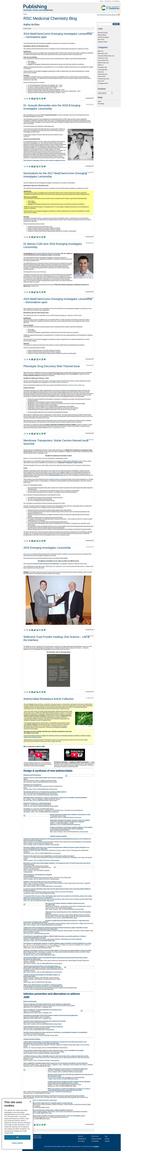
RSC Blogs (101, 103)
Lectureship (101, 69)
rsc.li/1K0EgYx (52, 382)
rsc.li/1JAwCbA (63, 382)
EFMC (99, 65)
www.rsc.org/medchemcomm (56, 427)
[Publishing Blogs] (71, 8)
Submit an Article (102, 42)
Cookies (96, 1146)
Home (101, 1)
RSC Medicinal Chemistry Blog (50, 18)
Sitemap (107, 1141)
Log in (99, 101)
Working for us (82, 1138)
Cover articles (102, 60)
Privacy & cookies (96, 1138)
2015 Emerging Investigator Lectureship (47, 547)
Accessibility (94, 1141)
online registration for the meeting (61, 566)
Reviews (100, 76)
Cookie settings (17, 1143)
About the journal (103, 32)
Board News (101, 53)
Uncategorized (102, 83)
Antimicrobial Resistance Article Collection (48, 698)
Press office (81, 1141)
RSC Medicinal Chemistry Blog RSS (107, 15)
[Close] (30, 1101)
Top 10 (100, 81)
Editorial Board (102, 35)
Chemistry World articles (105, 56)
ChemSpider (116, 1)
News (99, 72)
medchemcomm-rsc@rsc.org (76, 385)
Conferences (101, 58)
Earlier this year (27, 554)
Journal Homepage (103, 37)
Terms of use (95, 1136)
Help (106, 1136)
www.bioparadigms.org (56, 475)
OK (17, 1137)
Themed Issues (102, 78)
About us (80, 1136)
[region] (17, 1123)
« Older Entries (27, 28)
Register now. (35, 286)
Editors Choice (102, 62)
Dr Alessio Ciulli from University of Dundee (47, 253)
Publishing (108, 1)
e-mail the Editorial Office (35, 458)
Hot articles (101, 67)
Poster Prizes (101, 74)
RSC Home (101, 39)
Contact (107, 1138)
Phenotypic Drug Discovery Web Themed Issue (51, 366)
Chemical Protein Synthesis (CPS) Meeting (45, 563)
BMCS (99, 51)
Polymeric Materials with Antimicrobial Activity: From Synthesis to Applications (47, 1004)
